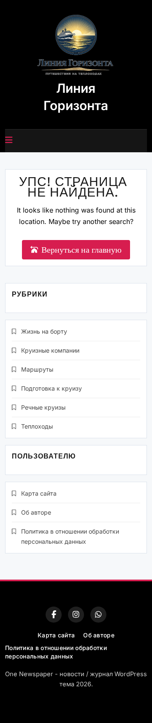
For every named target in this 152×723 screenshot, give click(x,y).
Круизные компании (50, 350)
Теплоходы (37, 426)
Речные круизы (43, 407)
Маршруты (37, 369)
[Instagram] (76, 615)
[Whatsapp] (98, 615)
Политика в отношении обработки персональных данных (56, 652)
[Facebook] (54, 615)
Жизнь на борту (44, 331)
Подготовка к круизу (51, 388)
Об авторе (36, 512)
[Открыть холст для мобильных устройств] (9, 140)
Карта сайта (39, 493)
